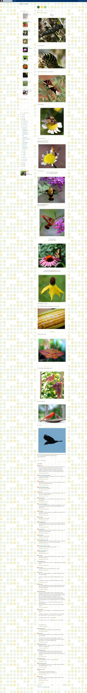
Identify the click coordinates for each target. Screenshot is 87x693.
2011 (22, 116)
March (23, 157)
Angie (40, 567)
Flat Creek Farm (41, 663)
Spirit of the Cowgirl (26, 29)
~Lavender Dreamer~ (42, 539)
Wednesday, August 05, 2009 (43, 489)
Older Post (65, 684)
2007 (22, 164)
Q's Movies (25, 88)
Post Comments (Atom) (46, 686)
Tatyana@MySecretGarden (43, 475)
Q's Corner (24, 3)
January (23, 160)
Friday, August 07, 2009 (42, 656)
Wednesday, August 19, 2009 (43, 680)
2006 (22, 166)
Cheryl (40, 609)
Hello (23, 135)
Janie (40, 584)
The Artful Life (25, 38)
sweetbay (40, 529)
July (28, 64)
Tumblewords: (41, 644)
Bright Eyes (24, 145)
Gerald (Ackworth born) (43, 545)
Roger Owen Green (42, 550)
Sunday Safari (24, 132)
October (23, 124)
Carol (40, 517)
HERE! (56, 455)
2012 (22, 114)
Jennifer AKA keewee (42, 487)
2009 (22, 119)
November (24, 122)
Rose (40, 465)
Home (52, 684)
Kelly (40, 676)
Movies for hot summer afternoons (30, 90)
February (24, 159)
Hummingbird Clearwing (26, 138)
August (23, 127)
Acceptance (30, 22)
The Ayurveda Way (26, 21)
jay (39, 572)
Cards (23, 140)
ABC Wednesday (25, 130)
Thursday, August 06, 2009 (43, 582)
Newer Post (39, 684)
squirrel (40, 481)
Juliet (40, 633)
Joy (39, 555)
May (23, 154)
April (23, 155)
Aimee (40, 511)
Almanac (24, 63)
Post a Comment (41, 682)
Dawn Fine (41, 669)
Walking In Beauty (26, 46)
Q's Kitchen (25, 55)
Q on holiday (25, 80)
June (23, 152)
